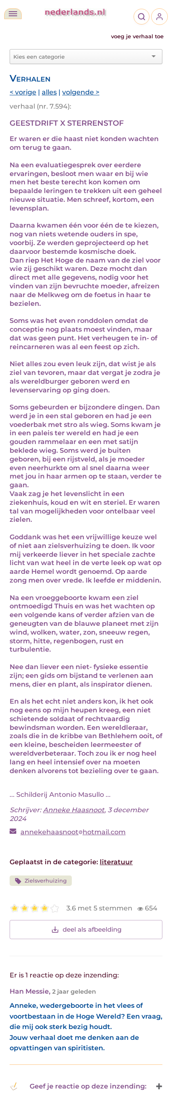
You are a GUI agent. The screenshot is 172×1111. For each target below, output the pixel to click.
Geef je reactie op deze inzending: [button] (88, 1086)
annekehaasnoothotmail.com (73, 832)
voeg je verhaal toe (137, 36)
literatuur (116, 862)
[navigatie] (13, 13)
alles (49, 92)
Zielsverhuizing (46, 881)
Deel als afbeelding (92, 929)
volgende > (80, 92)
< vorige (23, 92)
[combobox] (81, 56)
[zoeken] (141, 17)
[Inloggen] (159, 16)
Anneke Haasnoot (73, 810)
